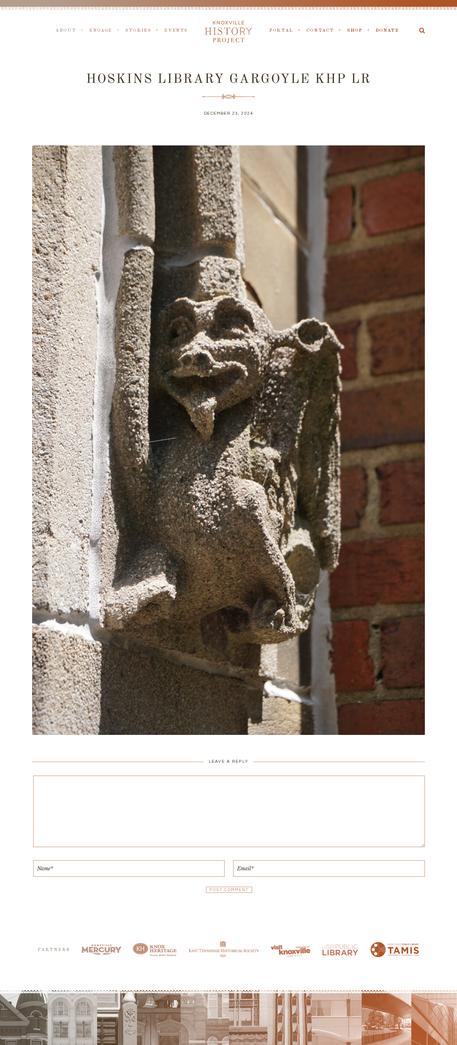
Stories (138, 30)
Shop (354, 30)
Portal (281, 30)
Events (176, 30)
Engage (100, 30)
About (65, 30)
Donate (387, 30)
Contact (320, 30)
